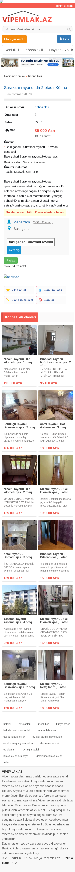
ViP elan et (19, 289)
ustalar (7, 723)
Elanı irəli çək (53, 289)
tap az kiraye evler (14, 736)
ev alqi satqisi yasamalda (18, 743)
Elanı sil (49, 299)
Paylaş (11, 260)
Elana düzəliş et (22, 299)
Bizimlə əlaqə (64, 5)
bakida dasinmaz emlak (17, 730)
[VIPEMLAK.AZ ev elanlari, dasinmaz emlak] (27, 16)
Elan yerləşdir (14, 39)
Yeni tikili (12, 50)
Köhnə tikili (34, 50)
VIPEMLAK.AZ (12, 771)
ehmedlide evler (47, 730)
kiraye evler (63, 723)
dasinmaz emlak (49, 743)
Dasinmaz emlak (14, 76)
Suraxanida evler (34, 162)
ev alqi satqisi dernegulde (47, 736)
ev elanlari (25, 723)
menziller (43, 723)
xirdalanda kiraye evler (49, 755)
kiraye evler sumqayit (15, 755)
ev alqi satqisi (31, 749)
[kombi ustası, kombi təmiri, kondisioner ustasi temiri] (37, 1)
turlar (6, 762)
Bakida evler (12, 162)
